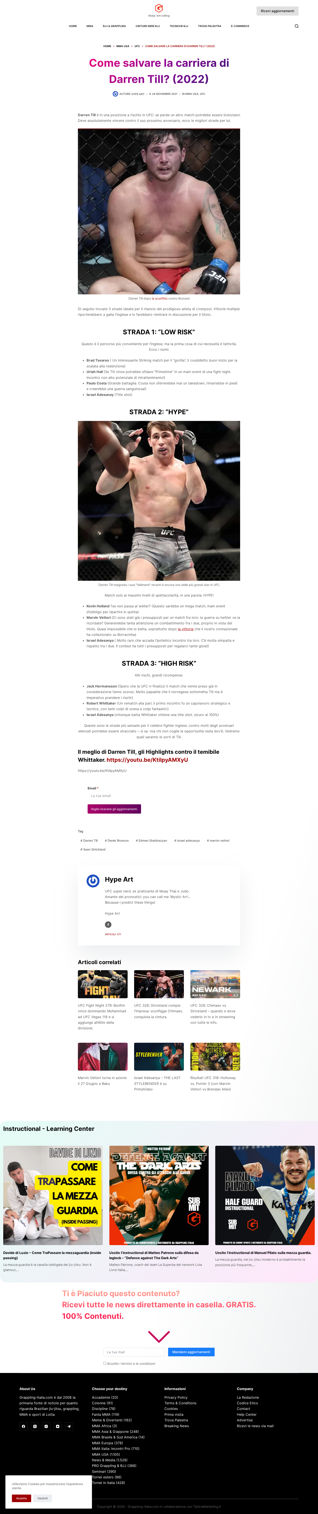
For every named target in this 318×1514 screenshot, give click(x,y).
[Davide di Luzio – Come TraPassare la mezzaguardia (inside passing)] (53, 1195)
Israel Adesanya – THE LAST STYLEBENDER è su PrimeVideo (157, 1083)
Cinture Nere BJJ (148, 26)
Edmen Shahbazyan (151, 840)
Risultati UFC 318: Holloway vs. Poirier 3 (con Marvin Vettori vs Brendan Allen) (213, 1083)
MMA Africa (101, 1426)
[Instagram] (46, 1426)
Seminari (99, 1471)
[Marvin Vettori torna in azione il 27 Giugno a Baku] (103, 1057)
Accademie (101, 1397)
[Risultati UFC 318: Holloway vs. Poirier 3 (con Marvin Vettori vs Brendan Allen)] (215, 1057)
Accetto (21, 1498)
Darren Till (89, 840)
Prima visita (173, 1414)
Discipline (100, 1408)
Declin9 (43, 1498)
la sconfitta (159, 298)
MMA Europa (102, 1443)
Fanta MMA (101, 1414)
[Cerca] (297, 26)
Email (93, 788)
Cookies (171, 1408)
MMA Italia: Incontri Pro (111, 1448)
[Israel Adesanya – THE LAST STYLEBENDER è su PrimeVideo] (159, 1057)
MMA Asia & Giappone (110, 1431)
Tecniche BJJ (179, 26)
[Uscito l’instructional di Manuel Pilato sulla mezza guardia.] (265, 1195)
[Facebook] (23, 1426)
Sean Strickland (93, 849)
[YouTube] (58, 1426)
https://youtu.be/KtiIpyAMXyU (147, 760)
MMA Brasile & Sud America (114, 1437)
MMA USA (191, 93)
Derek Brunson (117, 840)
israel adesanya (187, 840)
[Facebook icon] (108, 924)
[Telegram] (69, 1426)
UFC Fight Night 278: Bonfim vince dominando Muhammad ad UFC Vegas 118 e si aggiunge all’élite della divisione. (102, 1016)
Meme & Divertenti (107, 1420)
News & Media (103, 1460)
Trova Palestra (209, 26)
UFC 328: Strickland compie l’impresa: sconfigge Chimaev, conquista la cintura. (158, 1011)
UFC (202, 93)
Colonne (99, 1403)
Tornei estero (103, 1477)
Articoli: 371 (113, 934)
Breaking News (176, 1426)
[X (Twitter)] (35, 1426)
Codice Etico (247, 1403)
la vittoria (185, 629)
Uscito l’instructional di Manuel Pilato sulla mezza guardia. (263, 1253)
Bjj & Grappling (114, 26)
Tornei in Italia (103, 1483)
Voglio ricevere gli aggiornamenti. (114, 809)
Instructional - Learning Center (48, 1128)
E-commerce (240, 26)
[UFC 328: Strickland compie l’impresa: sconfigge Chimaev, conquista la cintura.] (159, 984)
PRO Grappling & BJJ (109, 1465)
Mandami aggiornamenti (191, 1352)
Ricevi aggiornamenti (277, 11)
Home (73, 26)
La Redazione (248, 1397)
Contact (243, 1408)
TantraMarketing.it (207, 1506)
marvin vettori (218, 840)
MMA (90, 26)
